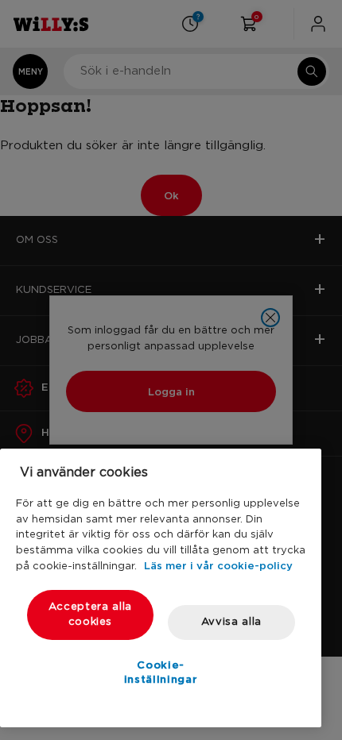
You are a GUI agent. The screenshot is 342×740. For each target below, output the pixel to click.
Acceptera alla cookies (90, 614)
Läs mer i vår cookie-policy (218, 565)
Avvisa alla (231, 622)
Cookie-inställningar (161, 671)
